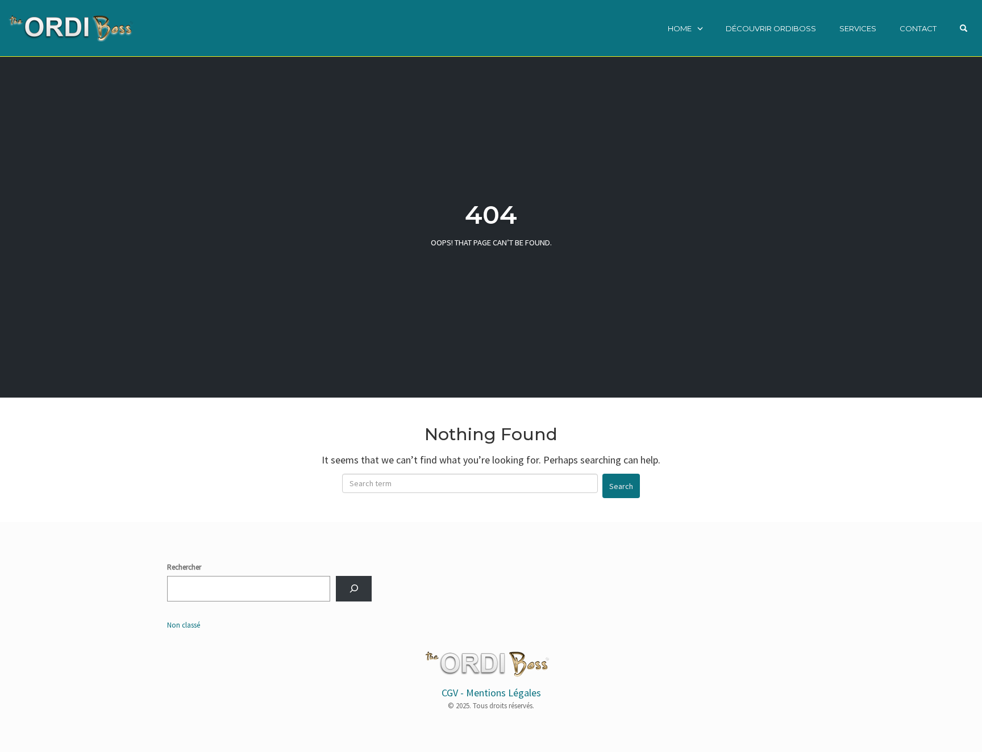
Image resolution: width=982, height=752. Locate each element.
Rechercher (184, 567)
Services (857, 28)
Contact (918, 28)
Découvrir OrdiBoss (771, 28)
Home (680, 28)
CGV (450, 692)
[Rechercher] (354, 588)
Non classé (183, 625)
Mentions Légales (503, 692)
